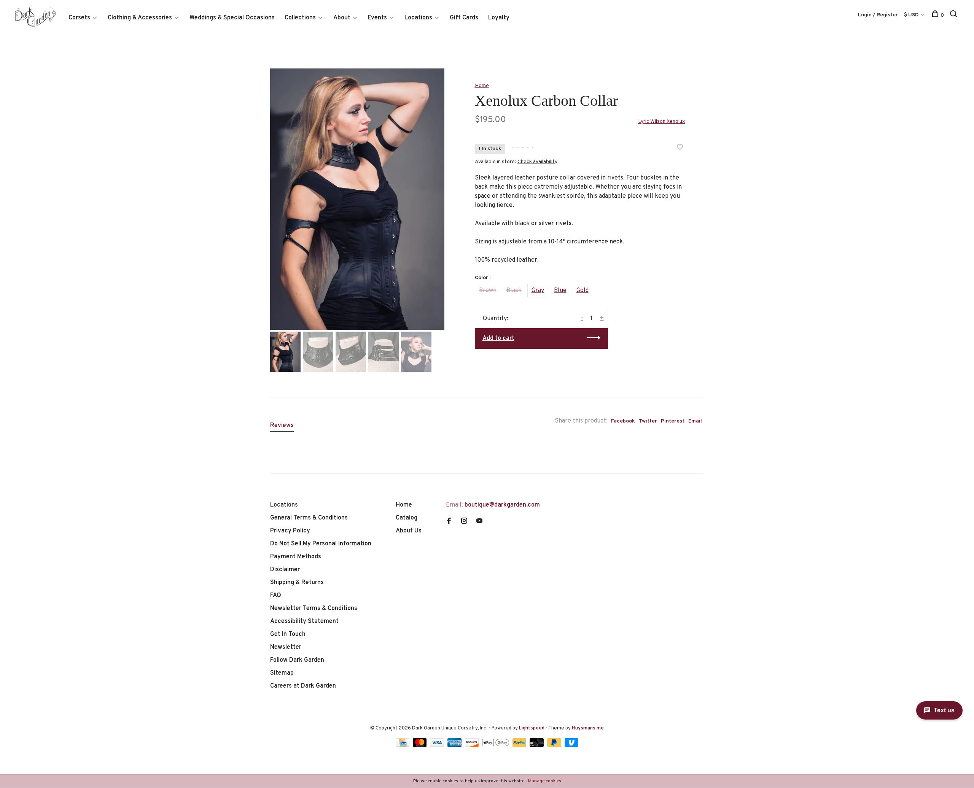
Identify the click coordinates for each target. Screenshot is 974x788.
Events (377, 18)
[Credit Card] (403, 745)
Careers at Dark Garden (303, 686)
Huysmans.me (588, 728)
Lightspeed (531, 728)
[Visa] (438, 745)
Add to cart (498, 338)
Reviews (282, 425)
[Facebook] (449, 522)
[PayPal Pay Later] (555, 745)
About (341, 18)
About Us (409, 531)
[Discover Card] (473, 745)
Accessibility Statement (304, 621)
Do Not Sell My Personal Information (320, 544)
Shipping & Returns (297, 582)
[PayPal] (520, 745)
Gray (538, 290)
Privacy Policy (290, 531)
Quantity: (495, 319)
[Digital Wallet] (496, 745)
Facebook (623, 421)
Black (514, 290)
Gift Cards (464, 18)
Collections (300, 18)
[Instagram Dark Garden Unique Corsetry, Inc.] (464, 522)
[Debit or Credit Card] (537, 745)
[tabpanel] (357, 199)
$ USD (912, 15)
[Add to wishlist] (680, 148)
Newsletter (285, 647)
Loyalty (498, 18)
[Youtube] (479, 522)
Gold (582, 290)
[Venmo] (572, 745)
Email (695, 421)
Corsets (79, 18)
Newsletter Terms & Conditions (313, 608)
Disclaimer (285, 570)
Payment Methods (295, 557)
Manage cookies (544, 781)
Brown (488, 290)
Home (482, 86)
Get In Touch (288, 634)
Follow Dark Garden (297, 660)
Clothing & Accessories (140, 18)
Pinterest (672, 421)
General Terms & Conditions (309, 518)
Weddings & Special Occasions (232, 18)
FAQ (275, 595)
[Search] (954, 15)
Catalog (406, 518)
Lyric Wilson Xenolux (661, 121)
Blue (560, 290)
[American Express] (455, 745)
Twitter (648, 421)
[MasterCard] (420, 745)
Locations (418, 18)
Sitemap (282, 673)
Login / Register (878, 15)
